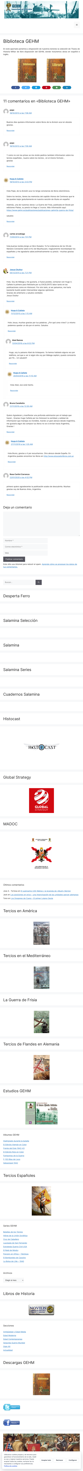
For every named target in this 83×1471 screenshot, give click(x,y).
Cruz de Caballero (11, 1239)
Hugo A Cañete (16, 179)
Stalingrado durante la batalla (16, 1141)
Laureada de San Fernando (15, 1243)
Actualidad (8, 1350)
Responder (10, 130)
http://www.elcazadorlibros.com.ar (59, 456)
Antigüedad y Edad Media (14, 1332)
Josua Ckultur (16, 270)
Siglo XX (6, 1346)
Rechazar (59, 1460)
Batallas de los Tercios (13, 1232)
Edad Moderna (9, 1335)
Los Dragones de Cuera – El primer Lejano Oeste (32, 898)
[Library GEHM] (56, 82)
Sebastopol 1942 (10, 1163)
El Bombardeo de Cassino (14, 1258)
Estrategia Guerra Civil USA (15, 1247)
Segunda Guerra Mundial (14, 1343)
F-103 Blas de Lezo (11, 1159)
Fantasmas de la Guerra (13, 1156)
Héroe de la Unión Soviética (15, 1236)
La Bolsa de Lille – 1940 (13, 1261)
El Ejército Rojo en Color (13, 1152)
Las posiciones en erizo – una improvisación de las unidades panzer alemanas (44, 895)
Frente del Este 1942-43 (14, 1148)
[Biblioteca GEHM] (27, 82)
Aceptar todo (46, 1460)
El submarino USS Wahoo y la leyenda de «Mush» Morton (46, 891)
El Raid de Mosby (10, 1250)
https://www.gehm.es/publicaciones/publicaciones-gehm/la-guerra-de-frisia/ (40, 210)
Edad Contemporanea (12, 1339)
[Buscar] (39, 582)
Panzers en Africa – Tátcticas (16, 1254)
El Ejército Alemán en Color (15, 1145)
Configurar (73, 1460)
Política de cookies (10, 1466)
